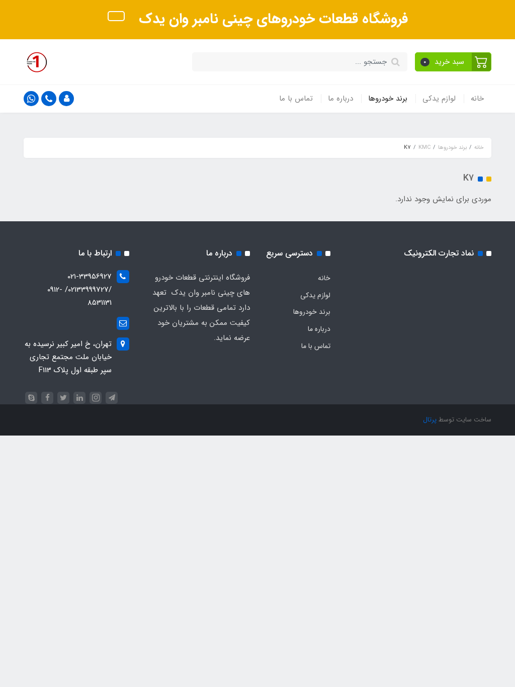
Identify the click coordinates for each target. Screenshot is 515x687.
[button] (453, 61)
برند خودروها (387, 99)
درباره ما (340, 99)
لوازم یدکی (439, 99)
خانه (477, 99)
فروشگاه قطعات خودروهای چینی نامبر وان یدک (271, 19)
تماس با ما (296, 99)
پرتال (430, 419)
